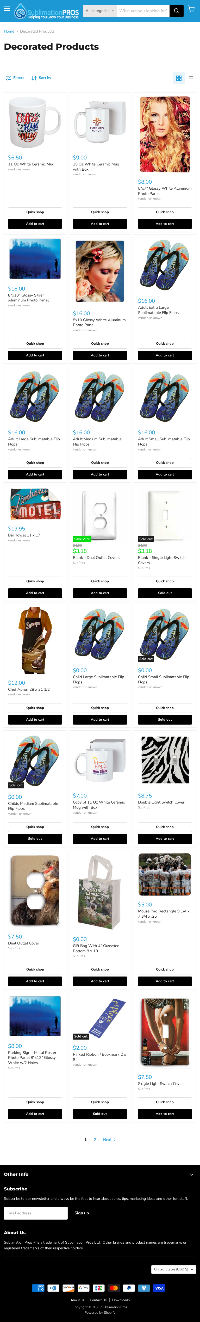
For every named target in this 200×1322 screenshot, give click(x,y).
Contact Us (98, 1300)
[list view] (190, 78)
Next (108, 1139)
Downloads (121, 1300)
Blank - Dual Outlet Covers (96, 557)
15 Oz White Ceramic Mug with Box (96, 167)
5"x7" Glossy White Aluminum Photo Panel (165, 191)
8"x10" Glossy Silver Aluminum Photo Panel (28, 298)
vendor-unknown (20, 169)
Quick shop (35, 212)
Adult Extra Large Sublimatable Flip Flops (158, 310)
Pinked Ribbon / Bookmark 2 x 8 (99, 1057)
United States (171, 1269)
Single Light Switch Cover (160, 1083)
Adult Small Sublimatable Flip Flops (164, 441)
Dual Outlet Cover (23, 943)
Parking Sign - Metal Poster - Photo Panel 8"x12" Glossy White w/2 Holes (33, 1057)
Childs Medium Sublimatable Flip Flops (33, 806)
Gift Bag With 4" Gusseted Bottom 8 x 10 (96, 948)
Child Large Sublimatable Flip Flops (98, 679)
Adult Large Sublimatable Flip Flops (34, 441)
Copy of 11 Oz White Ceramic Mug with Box (99, 805)
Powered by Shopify (100, 1312)
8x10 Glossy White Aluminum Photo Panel (99, 322)
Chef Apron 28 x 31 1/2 (29, 689)
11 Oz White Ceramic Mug (31, 164)
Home (9, 31)
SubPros (79, 563)
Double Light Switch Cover (161, 802)
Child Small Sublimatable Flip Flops (163, 679)
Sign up (81, 1213)
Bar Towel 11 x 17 (24, 535)
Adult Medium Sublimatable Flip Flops (97, 441)
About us (77, 1300)
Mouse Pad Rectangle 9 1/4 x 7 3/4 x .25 (164, 914)
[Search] (177, 11)
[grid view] (179, 78)
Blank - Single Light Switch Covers (162, 560)
